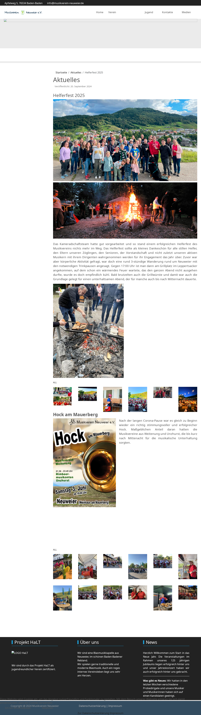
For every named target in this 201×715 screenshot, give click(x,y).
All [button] (55, 382)
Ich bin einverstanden (18, 708)
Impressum (116, 713)
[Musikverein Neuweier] (23, 12)
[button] (62, 396)
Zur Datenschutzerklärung (93, 713)
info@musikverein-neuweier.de (65, 3)
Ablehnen (47, 708)
